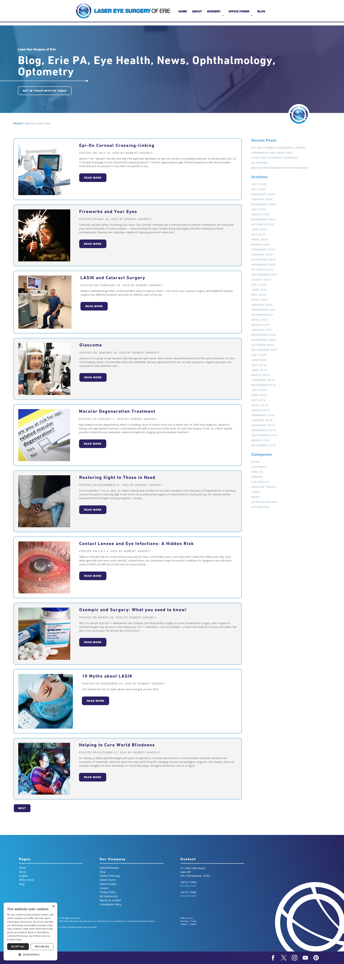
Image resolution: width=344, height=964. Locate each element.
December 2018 (263, 385)
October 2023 (262, 269)
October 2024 (262, 224)
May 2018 (258, 400)
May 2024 (258, 234)
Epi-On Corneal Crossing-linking (117, 145)
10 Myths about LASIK (107, 676)
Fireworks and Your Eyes (108, 211)
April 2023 (259, 299)
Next (22, 808)
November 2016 (263, 430)
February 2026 (263, 194)
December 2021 (263, 309)
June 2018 (259, 395)
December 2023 (263, 259)
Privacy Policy (107, 892)
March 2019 (260, 375)
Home (182, 11)
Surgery (214, 11)
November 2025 (263, 204)
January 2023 (262, 304)
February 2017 (263, 425)
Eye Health (260, 482)
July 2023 (259, 284)
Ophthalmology (264, 502)
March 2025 (260, 214)
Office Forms (238, 11)
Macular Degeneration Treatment (117, 411)
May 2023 (258, 294)
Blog (261, 11)
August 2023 (261, 279)
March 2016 (260, 440)
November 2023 (263, 264)
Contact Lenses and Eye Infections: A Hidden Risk (136, 543)
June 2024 (259, 229)
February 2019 (263, 380)
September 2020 (264, 350)
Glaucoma (90, 344)
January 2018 (262, 420)
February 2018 (263, 415)
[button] (30, 954)
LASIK (255, 492)
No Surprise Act (109, 896)
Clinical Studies (108, 884)
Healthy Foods (263, 487)
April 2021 (259, 319)
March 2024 (260, 244)
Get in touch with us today (45, 90)
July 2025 (259, 209)
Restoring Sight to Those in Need (117, 477)
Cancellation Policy (110, 904)
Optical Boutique (109, 867)
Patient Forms (108, 880)
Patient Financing (110, 875)
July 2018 (259, 390)
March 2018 (260, 410)
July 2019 (259, 365)
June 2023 (259, 289)
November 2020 (263, 340)
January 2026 (262, 199)
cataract (259, 466)
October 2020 (262, 345)
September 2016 (264, 435)
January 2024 (262, 254)
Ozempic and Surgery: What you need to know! (133, 609)
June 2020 (259, 360)
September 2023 (264, 274)
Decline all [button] (42, 946)
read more (93, 177)
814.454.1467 (188, 895)
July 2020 (259, 355)
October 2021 (262, 314)
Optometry (260, 507)
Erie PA (257, 471)
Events (257, 477)
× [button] (53, 906)
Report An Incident (110, 900)
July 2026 (259, 184)
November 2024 (263, 219)
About (197, 11)
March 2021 (260, 324)
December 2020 (263, 335)
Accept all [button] (18, 946)
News (255, 497)
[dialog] (30, 931)
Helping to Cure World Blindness (117, 744)
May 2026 (258, 189)
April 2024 (259, 239)
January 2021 (262, 329)
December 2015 (263, 445)
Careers (104, 888)
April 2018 (259, 405)
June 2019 (259, 370)
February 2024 (263, 249)
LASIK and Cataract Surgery (112, 277)
